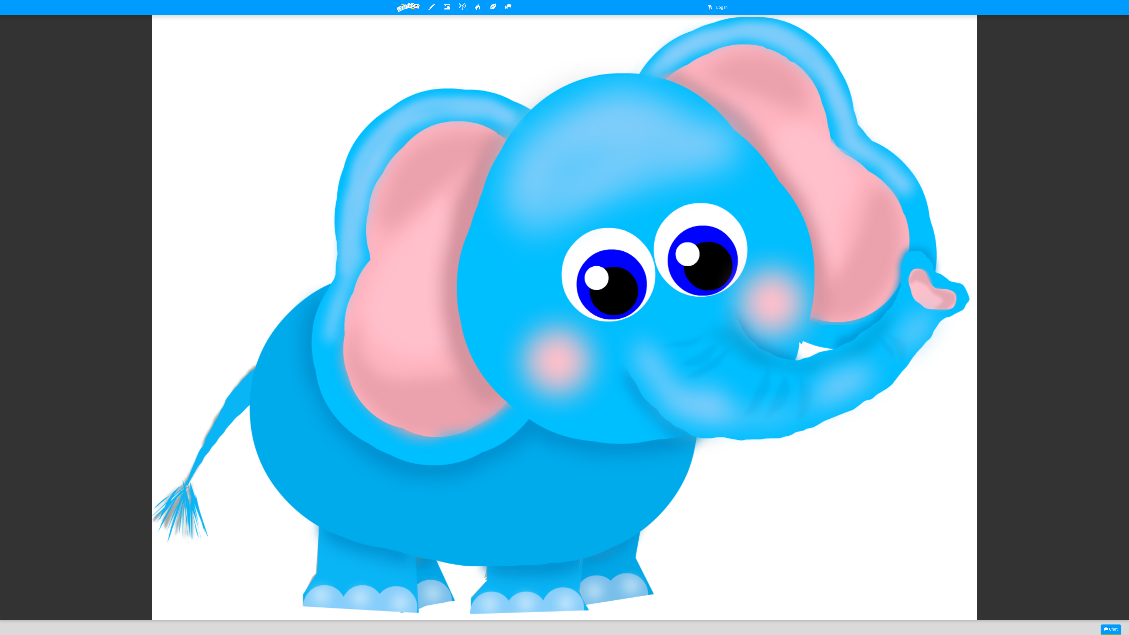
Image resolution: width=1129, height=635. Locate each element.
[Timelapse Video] (725, 28)
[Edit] (693, 28)
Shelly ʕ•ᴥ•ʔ (427, 597)
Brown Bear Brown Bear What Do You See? (540, 597)
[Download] (709, 28)
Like (409, 609)
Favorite (444, 609)
